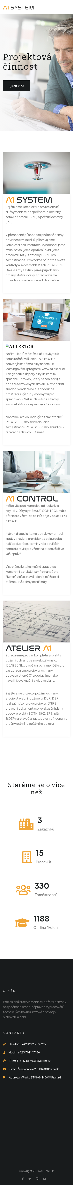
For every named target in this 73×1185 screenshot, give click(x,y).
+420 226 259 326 (34, 1044)
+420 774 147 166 (29, 1052)
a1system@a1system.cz (35, 1060)
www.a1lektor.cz (53, 369)
